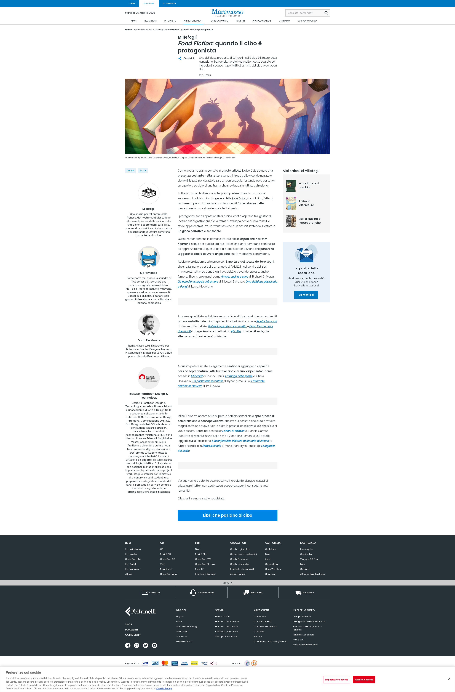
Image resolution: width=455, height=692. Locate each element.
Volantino (181, 636)
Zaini (268, 559)
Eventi (179, 621)
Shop (128, 624)
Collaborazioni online (226, 631)
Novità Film (201, 554)
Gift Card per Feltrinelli (227, 621)
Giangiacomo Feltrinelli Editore (309, 621)
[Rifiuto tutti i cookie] (449, 679)
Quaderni (270, 574)
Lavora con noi (184, 641)
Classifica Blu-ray (205, 564)
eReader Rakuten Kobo (312, 574)
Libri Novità (131, 554)
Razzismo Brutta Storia (305, 644)
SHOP (132, 3)
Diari (267, 554)
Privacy (258, 636)
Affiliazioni (181, 631)
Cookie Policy (164, 688)
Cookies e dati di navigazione (270, 641)
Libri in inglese (132, 569)
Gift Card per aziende (226, 626)
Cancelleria (271, 564)
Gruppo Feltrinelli (302, 616)
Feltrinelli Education (303, 634)
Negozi (180, 616)
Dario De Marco (149, 340)
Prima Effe (298, 639)
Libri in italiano (133, 549)
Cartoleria (270, 549)
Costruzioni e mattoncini (243, 554)
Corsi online (306, 554)
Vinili (162, 564)
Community (133, 635)
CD (161, 549)
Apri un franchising (186, 626)
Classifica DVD (203, 559)
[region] (227, 679)
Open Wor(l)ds (273, 569)
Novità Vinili (166, 569)
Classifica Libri (133, 559)
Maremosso (148, 273)
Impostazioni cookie (336, 679)
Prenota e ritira (223, 616)
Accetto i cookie (364, 679)
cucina (130, 170)
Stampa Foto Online (226, 636)
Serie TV (199, 569)
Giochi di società (239, 564)
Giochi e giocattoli (240, 549)
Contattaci (306, 295)
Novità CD (165, 554)
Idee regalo (306, 549)
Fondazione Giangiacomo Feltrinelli (307, 628)
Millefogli (148, 209)
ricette (143, 170)
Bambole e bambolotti (242, 569)
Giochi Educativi (239, 559)
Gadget (304, 569)
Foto (302, 564)
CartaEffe (259, 631)
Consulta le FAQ (262, 621)
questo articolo (232, 170)
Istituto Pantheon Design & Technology (148, 396)
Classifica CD (167, 559)
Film (197, 549)
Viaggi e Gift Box (309, 559)
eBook (128, 574)
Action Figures (237, 574)
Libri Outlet (130, 564)
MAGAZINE (149, 3)
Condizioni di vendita (265, 626)
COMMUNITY (169, 3)
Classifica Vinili (168, 574)
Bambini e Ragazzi (205, 574)
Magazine (131, 629)
